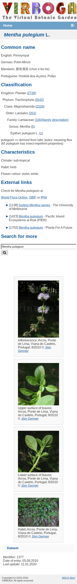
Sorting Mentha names (34, 205)
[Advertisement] (42, 262)
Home (7, 25)
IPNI (44, 197)
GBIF (32, 197)
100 (38, 120)
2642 (39, 99)
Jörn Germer (29, 418)
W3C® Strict (68, 578)
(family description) (55, 120)
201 (32, 113)
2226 (39, 106)
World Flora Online (14, 197)
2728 (31, 93)
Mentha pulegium (31, 216)
